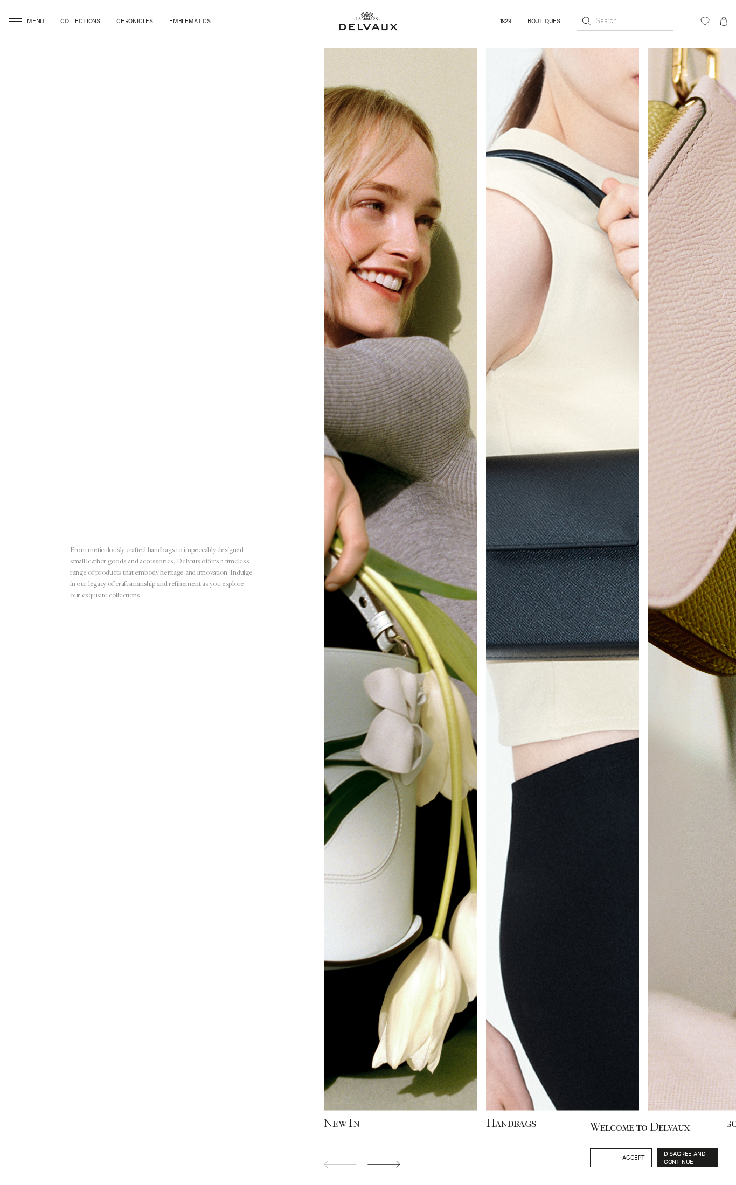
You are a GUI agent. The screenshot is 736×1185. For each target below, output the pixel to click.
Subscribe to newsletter (657, 1154)
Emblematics (190, 21)
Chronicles (134, 21)
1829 (505, 21)
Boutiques (543, 21)
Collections (80, 21)
